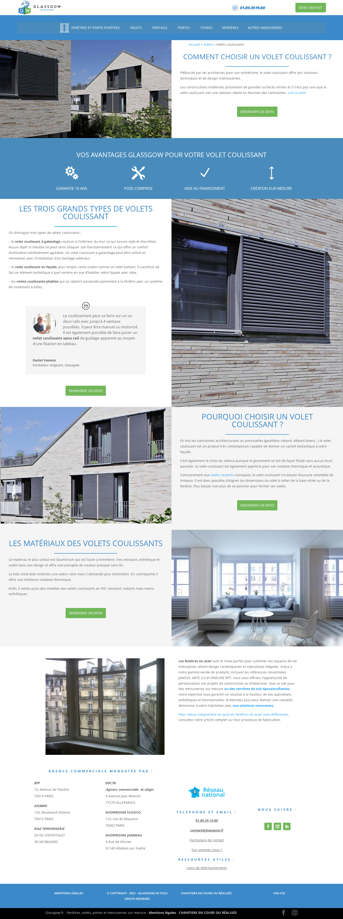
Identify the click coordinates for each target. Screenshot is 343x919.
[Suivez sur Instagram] (277, 826)
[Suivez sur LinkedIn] (286, 826)
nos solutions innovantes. (253, 705)
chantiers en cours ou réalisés (206, 893)
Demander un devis (257, 111)
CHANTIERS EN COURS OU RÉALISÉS (208, 912)
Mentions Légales (68, 893)
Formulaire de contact (207, 840)
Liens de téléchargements (207, 868)
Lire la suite (297, 92)
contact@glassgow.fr (207, 830)
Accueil (194, 44)
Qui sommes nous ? (207, 850)
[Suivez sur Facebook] (268, 826)
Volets (208, 44)
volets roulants (222, 475)
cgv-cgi (279, 893)
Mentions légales (162, 912)
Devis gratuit (310, 7)
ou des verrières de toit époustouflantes (256, 689)
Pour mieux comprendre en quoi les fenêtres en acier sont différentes (233, 714)
